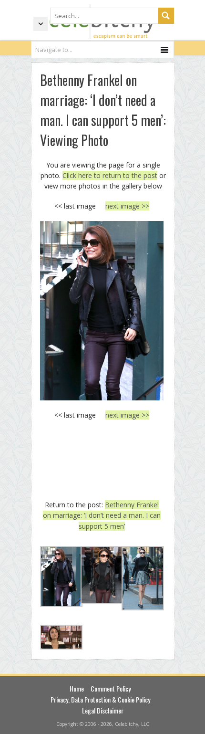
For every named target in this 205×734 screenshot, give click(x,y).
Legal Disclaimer (102, 710)
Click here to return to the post (109, 175)
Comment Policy (111, 688)
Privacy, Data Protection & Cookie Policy (100, 699)
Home (77, 688)
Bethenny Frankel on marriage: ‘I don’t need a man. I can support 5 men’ (102, 515)
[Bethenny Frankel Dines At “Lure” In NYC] (102, 310)
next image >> (127, 205)
